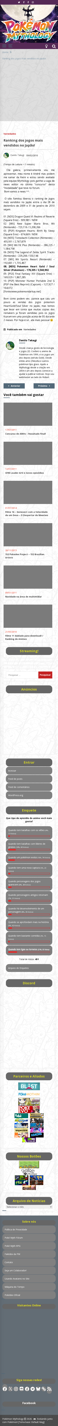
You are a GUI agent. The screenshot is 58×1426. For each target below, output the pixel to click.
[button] (46, 46)
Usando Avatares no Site (17, 1278)
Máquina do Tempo (14, 1286)
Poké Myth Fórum (14, 1237)
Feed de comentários (19, 787)
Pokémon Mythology (12, 1418)
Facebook (29, 1403)
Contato (9, 1262)
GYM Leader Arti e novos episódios (24, 472)
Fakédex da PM (12, 1254)
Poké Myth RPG (12, 1245)
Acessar (12, 770)
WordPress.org (15, 795)
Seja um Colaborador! (15, 1270)
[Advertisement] (29, 92)
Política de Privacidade (16, 1229)
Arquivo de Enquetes (18, 968)
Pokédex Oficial (12, 1295)
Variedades (10, 133)
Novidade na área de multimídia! (23, 596)
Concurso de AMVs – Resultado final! (25, 433)
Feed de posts (15, 778)
